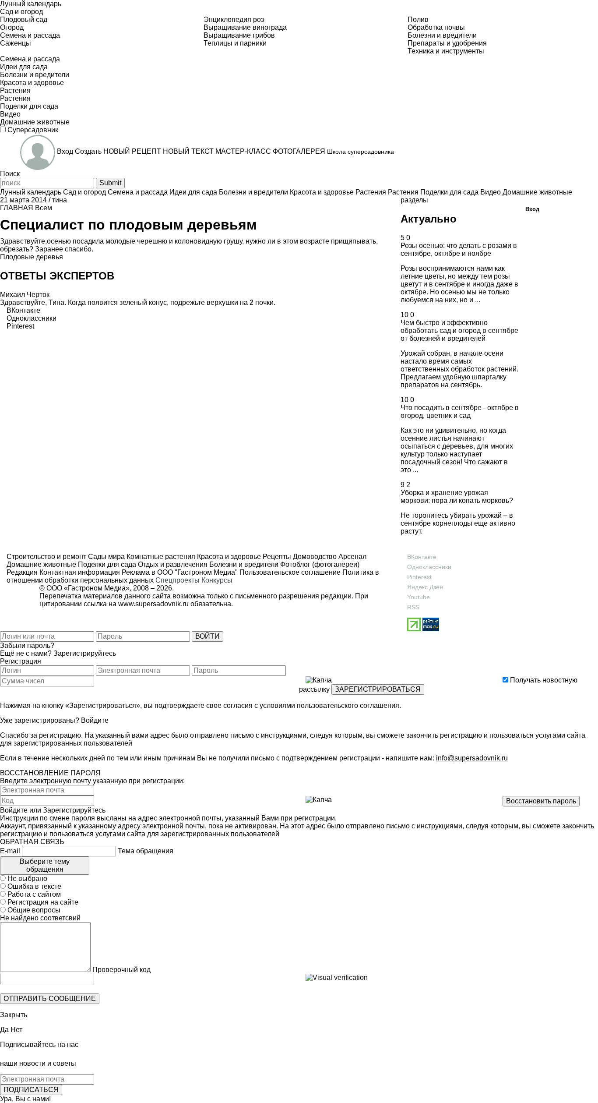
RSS (413, 607)
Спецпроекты (177, 580)
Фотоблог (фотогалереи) (318, 564)
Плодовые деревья (31, 257)
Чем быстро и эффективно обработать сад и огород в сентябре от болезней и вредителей (459, 330)
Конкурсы (216, 580)
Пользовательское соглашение (290, 572)
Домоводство (314, 556)
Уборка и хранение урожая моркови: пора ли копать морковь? (457, 496)
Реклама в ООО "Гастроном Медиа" (180, 572)
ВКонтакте (421, 556)
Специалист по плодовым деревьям (128, 225)
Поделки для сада (106, 564)
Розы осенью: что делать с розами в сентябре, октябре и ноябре (459, 249)
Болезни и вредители (243, 564)
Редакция (22, 572)
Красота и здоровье (228, 556)
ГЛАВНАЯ (16, 208)
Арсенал (351, 556)
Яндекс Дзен (425, 586)
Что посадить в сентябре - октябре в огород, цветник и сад (460, 411)
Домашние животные (41, 564)
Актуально (429, 219)
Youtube (418, 597)
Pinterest (419, 576)
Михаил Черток (24, 294)
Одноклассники (429, 566)
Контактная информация (79, 572)
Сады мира (105, 556)
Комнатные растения (160, 556)
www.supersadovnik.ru (153, 604)
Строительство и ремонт (46, 556)
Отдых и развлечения (172, 564)
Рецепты (276, 556)
